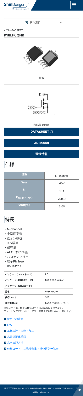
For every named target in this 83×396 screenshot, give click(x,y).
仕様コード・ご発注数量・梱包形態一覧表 (32, 348)
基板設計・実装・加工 (20, 330)
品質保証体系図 (16, 336)
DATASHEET (39, 132)
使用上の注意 (15, 318)
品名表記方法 (15, 342)
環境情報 (41, 154)
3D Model (41, 143)
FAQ (9, 324)
